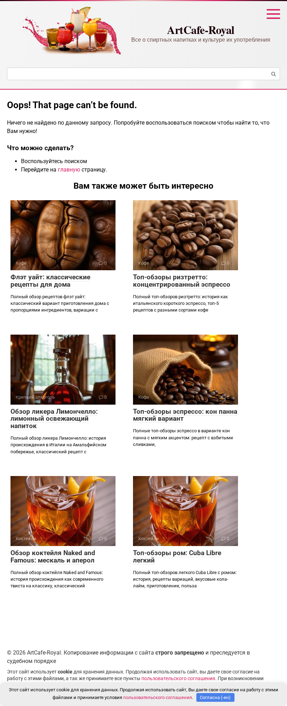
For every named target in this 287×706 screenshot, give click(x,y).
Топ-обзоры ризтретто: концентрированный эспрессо (181, 280)
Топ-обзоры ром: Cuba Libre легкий (177, 556)
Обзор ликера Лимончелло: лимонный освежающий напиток (54, 418)
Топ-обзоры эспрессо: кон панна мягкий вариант (185, 415)
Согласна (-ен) (215, 697)
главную (69, 169)
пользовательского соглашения (178, 678)
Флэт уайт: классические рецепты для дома (50, 280)
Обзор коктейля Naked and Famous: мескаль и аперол (52, 556)
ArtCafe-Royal (200, 29)
